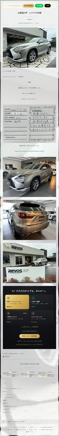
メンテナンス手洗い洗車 (8, 397)
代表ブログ (5, 391)
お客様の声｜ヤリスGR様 (15, 375)
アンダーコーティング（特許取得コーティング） (12, 388)
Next (53, 382)
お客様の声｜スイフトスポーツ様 (50, 375)
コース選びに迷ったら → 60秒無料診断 (29, 326)
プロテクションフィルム (8, 394)
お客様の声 (30, 19)
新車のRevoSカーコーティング (9, 409)
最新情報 (4, 400)
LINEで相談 (39, 5)
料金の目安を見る (28, 5)
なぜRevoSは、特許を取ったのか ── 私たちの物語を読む (29, 344)
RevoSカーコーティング (8, 412)
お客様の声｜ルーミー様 (33, 375)
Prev (6, 382)
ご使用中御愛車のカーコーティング (10, 406)
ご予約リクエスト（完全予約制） (29, 336)
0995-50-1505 (38, 341)
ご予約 (47, 5)
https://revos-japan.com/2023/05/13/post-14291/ (29, 151)
